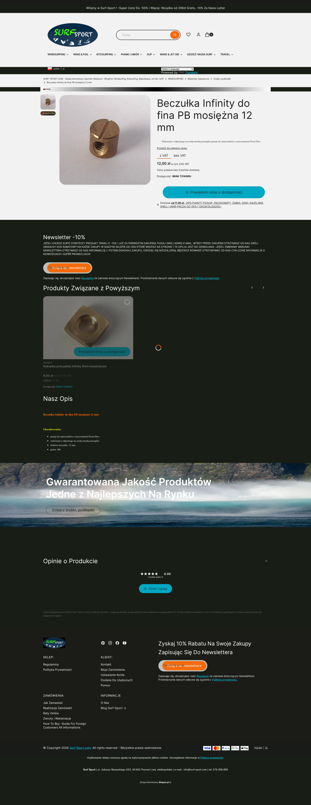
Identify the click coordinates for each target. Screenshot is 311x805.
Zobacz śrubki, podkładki (73, 510)
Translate (191, 72)
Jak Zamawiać (53, 703)
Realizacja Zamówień (57, 708)
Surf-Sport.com (80, 748)
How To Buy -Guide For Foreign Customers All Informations (64, 725)
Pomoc (105, 685)
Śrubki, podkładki (222, 78)
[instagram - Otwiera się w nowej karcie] (110, 643)
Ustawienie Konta (112, 675)
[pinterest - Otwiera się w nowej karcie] (103, 643)
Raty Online (51, 713)
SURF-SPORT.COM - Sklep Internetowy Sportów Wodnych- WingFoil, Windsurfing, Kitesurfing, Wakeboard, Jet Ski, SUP (103, 78)
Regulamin (87, 278)
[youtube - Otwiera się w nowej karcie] (124, 643)
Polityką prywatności (206, 278)
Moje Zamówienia (113, 669)
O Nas (105, 703)
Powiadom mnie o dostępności (216, 192)
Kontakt (106, 664)
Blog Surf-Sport (112, 708)
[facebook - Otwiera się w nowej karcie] (117, 643)
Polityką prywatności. (224, 679)
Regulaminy (51, 664)
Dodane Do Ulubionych (116, 680)
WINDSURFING (175, 78)
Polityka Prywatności (57, 669)
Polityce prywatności (211, 757)
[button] (174, 35)
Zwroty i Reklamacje (57, 718)
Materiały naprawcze (198, 78)
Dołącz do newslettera (69, 268)
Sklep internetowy (154, 782)
